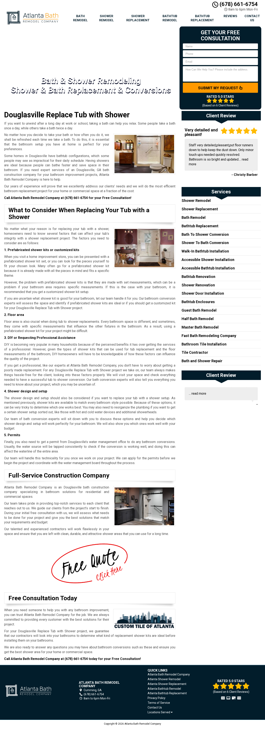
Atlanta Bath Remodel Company (169, 674)
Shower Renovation (198, 285)
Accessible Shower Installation (208, 259)
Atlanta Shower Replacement (167, 684)
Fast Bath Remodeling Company (209, 335)
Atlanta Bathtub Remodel (164, 688)
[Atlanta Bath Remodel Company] (34, 690)
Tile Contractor (195, 352)
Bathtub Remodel (170, 18)
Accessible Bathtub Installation (208, 268)
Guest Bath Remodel (199, 310)
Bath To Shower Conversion (205, 234)
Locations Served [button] (159, 712)
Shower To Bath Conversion (205, 243)
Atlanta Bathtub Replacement (167, 693)
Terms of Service (159, 702)
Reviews (230, 16)
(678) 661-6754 (238, 4)
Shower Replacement (137, 18)
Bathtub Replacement (202, 18)
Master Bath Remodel (200, 327)
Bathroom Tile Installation (204, 344)
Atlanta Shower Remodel (164, 679)
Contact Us (252, 18)
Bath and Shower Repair (202, 361)
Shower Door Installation (203, 293)
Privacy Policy (156, 698)
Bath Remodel (80, 18)
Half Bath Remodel (198, 319)
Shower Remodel (106, 18)
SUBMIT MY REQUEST (218, 88)
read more (199, 393)
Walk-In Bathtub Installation (205, 251)
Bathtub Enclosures (198, 302)
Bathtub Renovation (198, 276)
